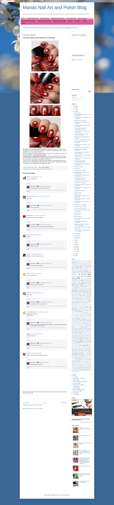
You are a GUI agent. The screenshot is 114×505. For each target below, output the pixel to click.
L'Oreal (88, 315)
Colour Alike (86, 280)
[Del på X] (45, 167)
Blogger (67, 495)
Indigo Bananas (84, 310)
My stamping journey (77, 384)
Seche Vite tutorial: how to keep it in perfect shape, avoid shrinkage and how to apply (85, 452)
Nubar (83, 338)
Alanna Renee (86, 262)
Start (45, 402)
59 (27, 169)
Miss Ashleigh (77, 329)
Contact (84, 20)
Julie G (77, 314)
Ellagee (84, 290)
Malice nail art (77, 168)
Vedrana (28, 254)
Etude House (82, 294)
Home (23, 18)
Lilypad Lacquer (80, 319)
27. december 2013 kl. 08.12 (45, 224)
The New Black (88, 366)
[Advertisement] (45, 398)
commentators (86, 422)
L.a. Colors (74, 316)
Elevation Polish (77, 290)
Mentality (79, 328)
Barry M (87, 266)
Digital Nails (89, 286)
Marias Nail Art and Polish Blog (54, 7)
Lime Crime (89, 319)
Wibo (90, 368)
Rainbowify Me (30, 215)
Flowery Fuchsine (78, 192)
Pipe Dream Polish (79, 346)
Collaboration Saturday (78, 378)
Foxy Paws (75, 299)
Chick (84, 276)
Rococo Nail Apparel (76, 357)
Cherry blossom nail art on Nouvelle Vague (84, 482)
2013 (74, 111)
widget (90, 422)
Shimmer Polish (82, 359)
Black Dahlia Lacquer (81, 268)
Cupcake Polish (77, 283)
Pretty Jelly (79, 351)
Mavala (88, 327)
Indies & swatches (82, 18)
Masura (82, 327)
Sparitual (78, 362)
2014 (74, 109)
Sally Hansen (84, 357)
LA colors (79, 316)
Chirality (82, 278)
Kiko (88, 314)
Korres (78, 315)
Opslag (75, 97)
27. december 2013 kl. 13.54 (35, 273)
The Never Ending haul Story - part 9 (81, 180)
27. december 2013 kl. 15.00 (43, 312)
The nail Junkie (76, 367)
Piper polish (87, 346)
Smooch (73, 362)
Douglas (73, 288)
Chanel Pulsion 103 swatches (80, 204)
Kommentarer (76, 99)
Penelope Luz (78, 344)
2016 (74, 106)
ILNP (73, 308)
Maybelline (74, 328)
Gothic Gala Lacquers (86, 304)
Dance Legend (87, 283)
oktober (76, 235)
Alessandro (74, 263)
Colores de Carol (85, 279)
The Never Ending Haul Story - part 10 (82, 139)
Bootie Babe (83, 270)
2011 (74, 255)
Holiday (47, 169)
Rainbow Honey (80, 354)
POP (72, 342)
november (76, 233)
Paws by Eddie (84, 342)
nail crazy (29, 353)
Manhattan (89, 325)
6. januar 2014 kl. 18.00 (36, 353)
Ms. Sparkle (78, 332)
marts (75, 247)
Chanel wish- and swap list (44, 20)
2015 (74, 107)
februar (75, 249)
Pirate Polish (74, 348)
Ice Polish (79, 308)
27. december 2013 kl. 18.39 (45, 322)
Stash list (24, 23)
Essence (80, 293)
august (75, 238)
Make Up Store (81, 324)
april (75, 246)
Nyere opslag (26, 402)
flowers (44, 169)
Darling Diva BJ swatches (79, 190)
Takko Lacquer (74, 366)
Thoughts (75, 392)
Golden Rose (78, 304)
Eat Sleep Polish (81, 288)
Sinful (88, 359)
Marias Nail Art (31, 167)
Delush (73, 286)
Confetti (73, 282)
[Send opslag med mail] (40, 167)
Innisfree (73, 311)
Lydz (28, 273)
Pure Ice (84, 353)
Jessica (83, 312)
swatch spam (75, 388)
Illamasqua (74, 310)
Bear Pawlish (75, 267)
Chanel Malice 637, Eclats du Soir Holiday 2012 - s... (81, 222)
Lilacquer (73, 319)
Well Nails (80, 368)
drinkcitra (29, 292)
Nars (79, 336)
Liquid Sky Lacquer (85, 320)
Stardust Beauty (80, 363)
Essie (87, 293)
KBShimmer (83, 314)
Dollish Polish (80, 287)
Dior (74, 287)
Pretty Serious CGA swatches (80, 120)
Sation (77, 358)
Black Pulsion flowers (78, 166)
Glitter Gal (89, 302)
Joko (89, 312)
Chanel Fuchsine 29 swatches (80, 206)
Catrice (82, 272)
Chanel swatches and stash (28, 20)
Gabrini (88, 299)
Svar (28, 180)
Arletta (28, 176)
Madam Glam (74, 324)
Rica (82, 355)
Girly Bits (80, 300)
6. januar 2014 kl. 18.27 (44, 362)
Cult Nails (89, 282)
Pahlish (76, 342)
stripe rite (73, 371)
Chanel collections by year (59, 20)
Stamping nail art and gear (57, 18)
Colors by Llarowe (76, 280)
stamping (75, 380)
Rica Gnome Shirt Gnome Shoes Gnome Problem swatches (84, 474)
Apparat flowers (77, 194)
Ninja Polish (85, 337)
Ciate (87, 278)
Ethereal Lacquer (75, 294)
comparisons (75, 383)
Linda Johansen (76, 320)
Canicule (33, 169)
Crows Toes (83, 282)
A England (74, 261)
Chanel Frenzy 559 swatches (80, 208)
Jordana (73, 314)
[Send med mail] (42, 167)
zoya (77, 371)
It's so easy (84, 311)
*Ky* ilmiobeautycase (31, 312)
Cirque (73, 279)
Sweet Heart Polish (86, 364)
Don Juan (88, 287)
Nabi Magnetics (85, 333)
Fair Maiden (87, 295)
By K (89, 271)
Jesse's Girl (78, 312)
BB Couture (78, 266)
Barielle (83, 266)
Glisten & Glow (81, 302)
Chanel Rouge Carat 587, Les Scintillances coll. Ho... (80, 178)
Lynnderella (75, 323)
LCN (83, 316)
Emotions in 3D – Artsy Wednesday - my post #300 (85, 428)
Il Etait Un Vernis (86, 308)
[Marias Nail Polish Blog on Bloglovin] (78, 56)
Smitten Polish (75, 361)
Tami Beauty (81, 366)
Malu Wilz (77, 325)
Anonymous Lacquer (82, 263)
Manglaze (83, 325)
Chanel (37, 169)
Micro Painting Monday (78, 389)
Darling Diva (77, 284)
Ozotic (85, 341)
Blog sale (70, 20)
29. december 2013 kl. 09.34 (45, 343)
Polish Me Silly (87, 348)
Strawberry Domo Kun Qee (85, 466)
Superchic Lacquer (76, 364)
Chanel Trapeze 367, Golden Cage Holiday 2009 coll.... (81, 153)
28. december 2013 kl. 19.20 (37, 333)
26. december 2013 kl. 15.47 (36, 176)
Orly (80, 341)
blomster (30, 169)
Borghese (89, 270)
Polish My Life (74, 349)
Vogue (76, 368)
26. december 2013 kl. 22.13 (36, 234)
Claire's (78, 279)
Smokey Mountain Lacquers (85, 361)
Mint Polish (88, 328)
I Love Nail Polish (83, 307)
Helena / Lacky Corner (31, 196)
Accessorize (79, 262)
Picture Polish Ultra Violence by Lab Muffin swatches (81, 173)
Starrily (87, 363)
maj (75, 244)
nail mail (74, 386)
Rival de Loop (87, 355)
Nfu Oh (83, 336)
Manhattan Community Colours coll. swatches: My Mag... (81, 225)
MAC (80, 323)
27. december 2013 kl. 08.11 (45, 186)
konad (88, 370)
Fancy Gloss (83, 296)
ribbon (51, 169)
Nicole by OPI (88, 336)
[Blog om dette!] (44, 167)
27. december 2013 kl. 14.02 (37, 292)
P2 (88, 341)
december (76, 113)
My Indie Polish (88, 332)
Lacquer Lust (88, 316)
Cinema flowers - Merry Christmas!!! (81, 147)
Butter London (82, 271)
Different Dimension (80, 286)
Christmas (41, 169)
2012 (74, 253)
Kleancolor (74, 315)
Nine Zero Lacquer (77, 337)
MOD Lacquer (86, 323)
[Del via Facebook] (46, 167)
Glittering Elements (76, 303)
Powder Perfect (81, 350)
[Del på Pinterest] (48, 167)
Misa (73, 329)
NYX (78, 333)
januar (75, 251)
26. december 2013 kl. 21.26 (40, 215)
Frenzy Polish (82, 299)
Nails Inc (89, 334)
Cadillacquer (74, 272)
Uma (72, 368)
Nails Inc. (75, 336)
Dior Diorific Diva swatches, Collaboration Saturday (80, 161)
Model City (84, 329)
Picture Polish (82, 345)
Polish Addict (80, 348)
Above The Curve (82, 261)
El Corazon (88, 288)
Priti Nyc (79, 353)
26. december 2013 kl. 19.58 (43, 196)
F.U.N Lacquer (79, 295)
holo (74, 377)
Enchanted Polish (81, 291)
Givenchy (85, 300)
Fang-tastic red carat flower (79, 170)
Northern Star (78, 338)
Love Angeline (74, 321)
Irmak (28, 234)
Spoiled (82, 362)
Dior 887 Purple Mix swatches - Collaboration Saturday (80, 129)
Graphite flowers (77, 212)
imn (84, 370)
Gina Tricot (74, 300)
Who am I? (77, 20)
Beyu (83, 267)
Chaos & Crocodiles (76, 276)
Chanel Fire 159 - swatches (80, 182)
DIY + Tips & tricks (71, 18)
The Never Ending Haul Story (79, 381)
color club (79, 370)
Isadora (78, 311)
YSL (74, 370)
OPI (78, 340)
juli (75, 240)
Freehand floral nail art (32, 18)
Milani (83, 328)
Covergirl (77, 282)
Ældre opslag (64, 402)
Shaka (76, 359)
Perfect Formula (85, 344)
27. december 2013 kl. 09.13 (37, 254)
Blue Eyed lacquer (76, 270)
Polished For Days (83, 349)
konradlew (59, 495)
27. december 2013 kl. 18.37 (45, 263)
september (76, 237)
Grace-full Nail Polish (76, 306)
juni (75, 242)
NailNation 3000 (83, 334)
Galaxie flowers (77, 214)
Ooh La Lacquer (86, 340)
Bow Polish (75, 271)
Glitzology (84, 303)
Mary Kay (76, 327)
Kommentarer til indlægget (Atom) (35, 404)
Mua (83, 332)
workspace (75, 394)
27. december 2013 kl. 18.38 (45, 282)
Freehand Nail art (44, 18)
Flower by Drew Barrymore (86, 298)
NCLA (74, 333)
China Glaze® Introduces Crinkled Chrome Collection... (81, 134)
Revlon (77, 355)
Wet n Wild (86, 368)
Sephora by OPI (84, 358)
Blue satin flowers (78, 216)
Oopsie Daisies (75, 341)
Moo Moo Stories (76, 391)
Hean (85, 306)
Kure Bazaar (83, 315)
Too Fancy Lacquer (85, 367)
